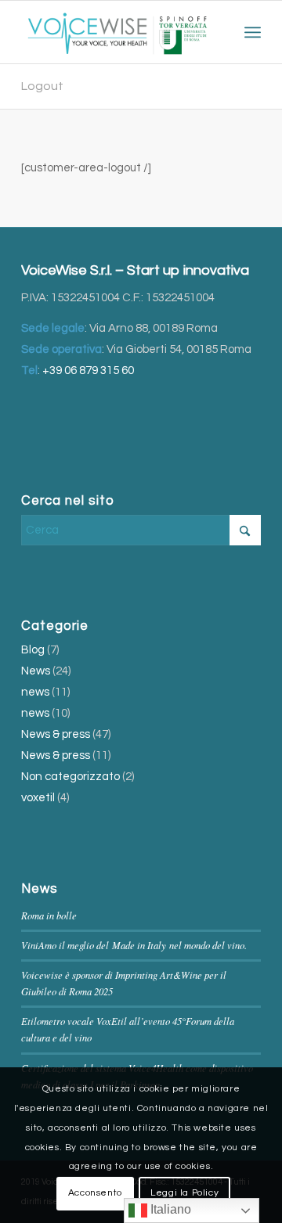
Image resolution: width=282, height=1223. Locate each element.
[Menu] (252, 32)
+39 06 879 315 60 (88, 370)
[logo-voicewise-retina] (117, 32)
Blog (33, 650)
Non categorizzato (70, 776)
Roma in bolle (49, 915)
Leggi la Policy (184, 1193)
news (35, 692)
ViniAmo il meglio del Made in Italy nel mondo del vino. (134, 944)
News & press (55, 734)
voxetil (38, 798)
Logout (42, 86)
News (35, 671)
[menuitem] (252, 32)
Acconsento (95, 1193)
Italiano (169, 1209)
